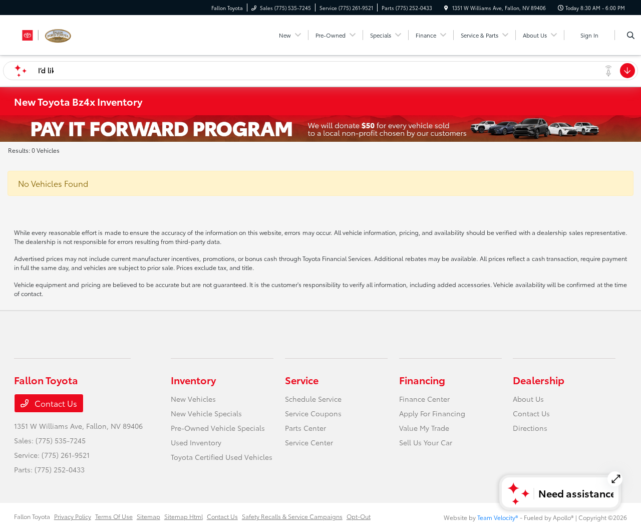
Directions (530, 428)
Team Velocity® (497, 517)
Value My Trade (424, 428)
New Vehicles (193, 399)
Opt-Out (359, 516)
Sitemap (148, 516)
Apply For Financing (432, 413)
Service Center (309, 442)
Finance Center (424, 399)
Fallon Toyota (32, 516)
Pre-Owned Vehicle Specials (218, 428)
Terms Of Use (114, 516)
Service (301, 380)
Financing (422, 380)
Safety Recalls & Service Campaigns (292, 516)
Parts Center (305, 428)
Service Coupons (313, 413)
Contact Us (55, 403)
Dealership (538, 380)
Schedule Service (313, 399)
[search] (630, 35)
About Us (528, 399)
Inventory (193, 380)
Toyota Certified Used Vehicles (221, 457)
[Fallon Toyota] (59, 33)
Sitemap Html (183, 516)
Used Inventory (196, 442)
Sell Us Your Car (425, 442)
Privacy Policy (72, 516)
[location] (446, 8)
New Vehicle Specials (206, 413)
